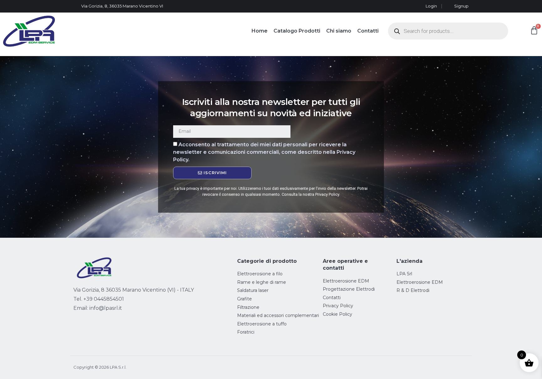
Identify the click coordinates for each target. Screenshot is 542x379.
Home (260, 31)
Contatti (368, 31)
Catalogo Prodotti (297, 31)
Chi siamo (338, 31)
